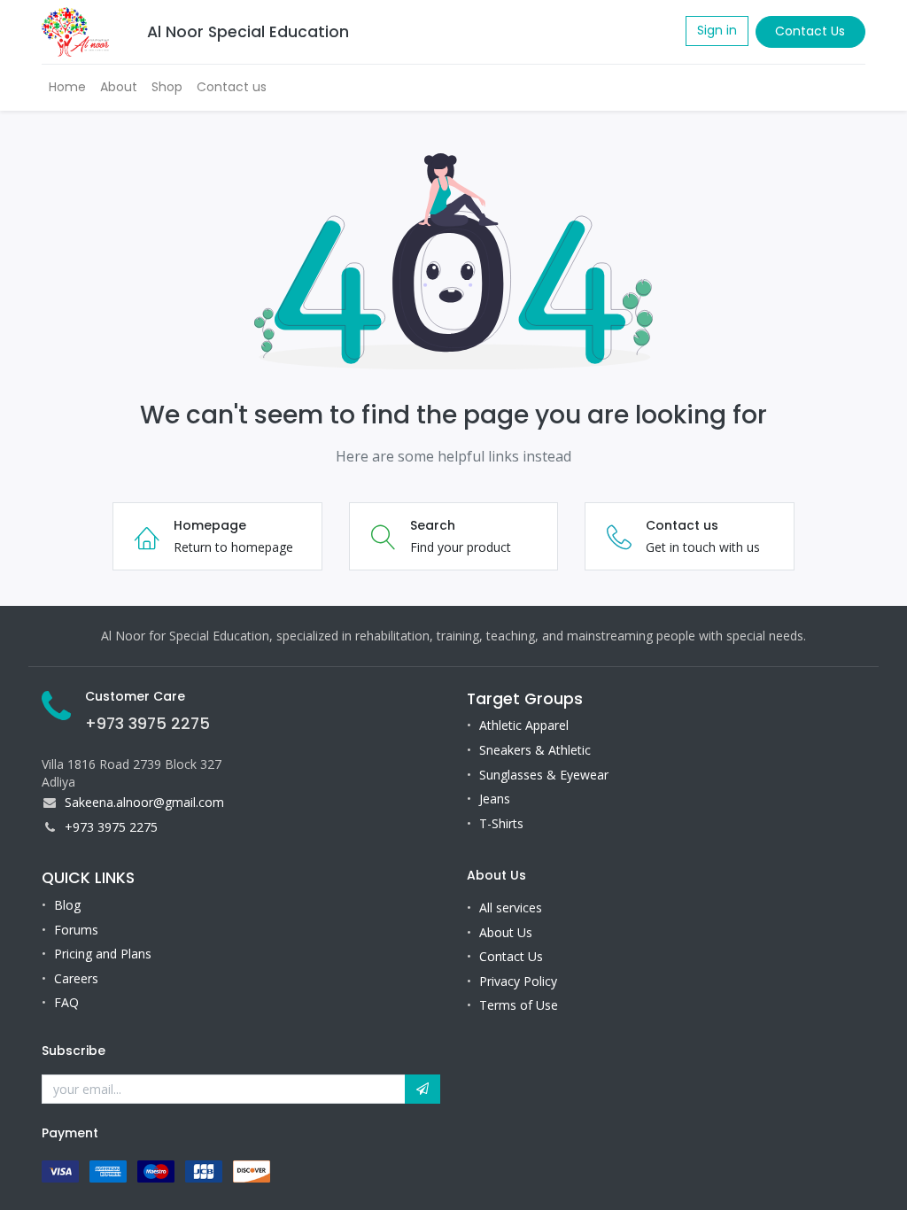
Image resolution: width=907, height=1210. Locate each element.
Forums (76, 929)
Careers (76, 978)
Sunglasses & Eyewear (544, 774)
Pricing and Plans (102, 953)
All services (510, 907)
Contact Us (810, 31)
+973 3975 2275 (147, 723)
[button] (422, 1089)
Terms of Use (518, 1005)
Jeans (494, 798)
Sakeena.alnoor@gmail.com (144, 802)
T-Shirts (501, 823)
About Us (505, 932)
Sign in (717, 30)
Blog (67, 904)
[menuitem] (67, 88)
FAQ (66, 1002)
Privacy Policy (518, 981)
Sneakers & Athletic (535, 749)
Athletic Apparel (524, 725)
